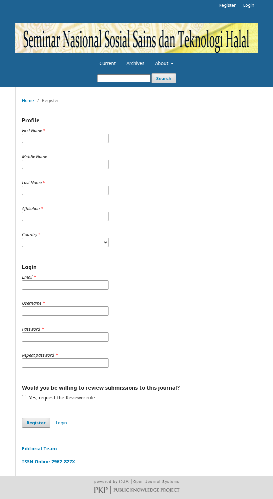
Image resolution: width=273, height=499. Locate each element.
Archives (135, 63)
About (162, 63)
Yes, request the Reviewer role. (62, 397)
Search (163, 78)
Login (248, 5)
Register (227, 5)
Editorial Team (39, 448)
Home (28, 100)
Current (108, 63)
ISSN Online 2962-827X (48, 461)
